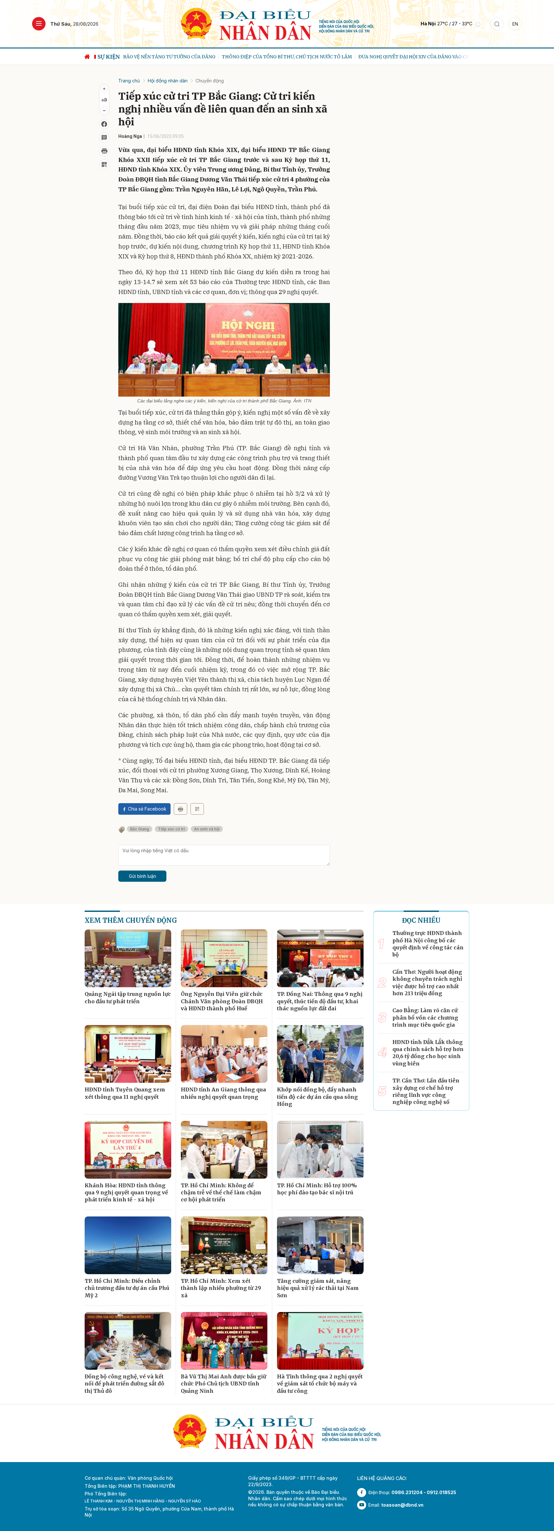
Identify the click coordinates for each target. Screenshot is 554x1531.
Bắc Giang (139, 829)
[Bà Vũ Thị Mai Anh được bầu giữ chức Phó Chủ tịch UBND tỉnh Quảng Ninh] (224, 1341)
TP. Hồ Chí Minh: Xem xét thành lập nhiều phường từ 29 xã (221, 1288)
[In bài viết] (104, 151)
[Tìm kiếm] (497, 23)
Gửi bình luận (142, 876)
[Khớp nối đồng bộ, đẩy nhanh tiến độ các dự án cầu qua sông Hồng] (320, 1054)
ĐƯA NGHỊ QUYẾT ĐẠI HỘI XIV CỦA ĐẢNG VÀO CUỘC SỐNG (325, 57)
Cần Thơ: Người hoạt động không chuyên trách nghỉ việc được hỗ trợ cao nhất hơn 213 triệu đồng (427, 983)
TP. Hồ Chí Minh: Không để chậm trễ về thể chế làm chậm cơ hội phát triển (221, 1192)
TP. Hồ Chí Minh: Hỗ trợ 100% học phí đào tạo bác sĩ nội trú (317, 1189)
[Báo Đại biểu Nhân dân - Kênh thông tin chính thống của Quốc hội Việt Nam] (277, 23)
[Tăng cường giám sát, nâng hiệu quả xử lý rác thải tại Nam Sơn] (320, 1245)
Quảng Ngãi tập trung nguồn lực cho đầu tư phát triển (128, 997)
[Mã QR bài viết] (104, 164)
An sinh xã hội (207, 829)
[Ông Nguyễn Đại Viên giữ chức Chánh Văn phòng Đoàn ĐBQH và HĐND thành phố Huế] (224, 958)
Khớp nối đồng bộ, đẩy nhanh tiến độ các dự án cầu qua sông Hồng (317, 1096)
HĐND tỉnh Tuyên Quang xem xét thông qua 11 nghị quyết (125, 1093)
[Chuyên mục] (39, 23)
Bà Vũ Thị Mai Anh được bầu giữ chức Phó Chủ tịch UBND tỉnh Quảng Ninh (223, 1383)
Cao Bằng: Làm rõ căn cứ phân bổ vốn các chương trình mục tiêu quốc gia (425, 1017)
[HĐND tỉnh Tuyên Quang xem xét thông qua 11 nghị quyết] (128, 1054)
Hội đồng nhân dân (168, 80)
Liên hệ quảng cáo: (382, 1478)
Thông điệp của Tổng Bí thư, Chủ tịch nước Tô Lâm (188, 57)
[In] (180, 809)
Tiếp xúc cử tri (171, 829)
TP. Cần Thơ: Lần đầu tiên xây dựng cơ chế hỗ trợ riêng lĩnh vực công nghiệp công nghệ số (425, 1091)
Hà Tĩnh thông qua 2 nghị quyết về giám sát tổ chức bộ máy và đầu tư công (320, 1383)
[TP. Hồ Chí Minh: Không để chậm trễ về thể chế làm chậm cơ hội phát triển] (224, 1150)
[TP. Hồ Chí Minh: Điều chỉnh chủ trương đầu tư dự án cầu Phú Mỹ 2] (128, 1245)
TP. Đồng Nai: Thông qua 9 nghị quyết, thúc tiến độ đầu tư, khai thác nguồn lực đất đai (319, 1001)
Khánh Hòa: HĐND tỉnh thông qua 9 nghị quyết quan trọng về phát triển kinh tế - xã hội (126, 1192)
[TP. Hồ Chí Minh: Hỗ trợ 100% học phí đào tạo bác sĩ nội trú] (320, 1150)
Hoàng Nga (130, 136)
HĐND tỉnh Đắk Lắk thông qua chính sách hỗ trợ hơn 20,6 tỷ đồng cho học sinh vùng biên (428, 1053)
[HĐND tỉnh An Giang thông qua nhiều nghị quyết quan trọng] (224, 1054)
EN (515, 24)
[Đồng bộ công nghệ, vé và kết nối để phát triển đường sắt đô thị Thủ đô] (128, 1341)
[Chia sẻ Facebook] (104, 124)
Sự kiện (108, 57)
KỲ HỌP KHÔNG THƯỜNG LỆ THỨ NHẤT (442, 57)
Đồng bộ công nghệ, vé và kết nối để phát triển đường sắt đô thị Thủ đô (124, 1383)
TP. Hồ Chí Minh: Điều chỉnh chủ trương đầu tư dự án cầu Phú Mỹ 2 (127, 1288)
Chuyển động (210, 80)
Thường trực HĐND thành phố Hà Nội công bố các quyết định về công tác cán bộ (428, 944)
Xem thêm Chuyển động (131, 920)
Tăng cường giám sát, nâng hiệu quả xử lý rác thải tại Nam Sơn (318, 1288)
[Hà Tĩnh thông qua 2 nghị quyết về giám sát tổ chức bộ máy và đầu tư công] (320, 1341)
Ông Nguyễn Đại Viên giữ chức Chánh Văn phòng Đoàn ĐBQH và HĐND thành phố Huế (222, 1001)
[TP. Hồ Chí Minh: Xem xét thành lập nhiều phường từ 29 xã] (224, 1245)
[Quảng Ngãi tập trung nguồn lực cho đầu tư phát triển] (128, 958)
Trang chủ (129, 80)
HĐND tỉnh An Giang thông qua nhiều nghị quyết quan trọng (223, 1093)
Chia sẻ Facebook (147, 809)
